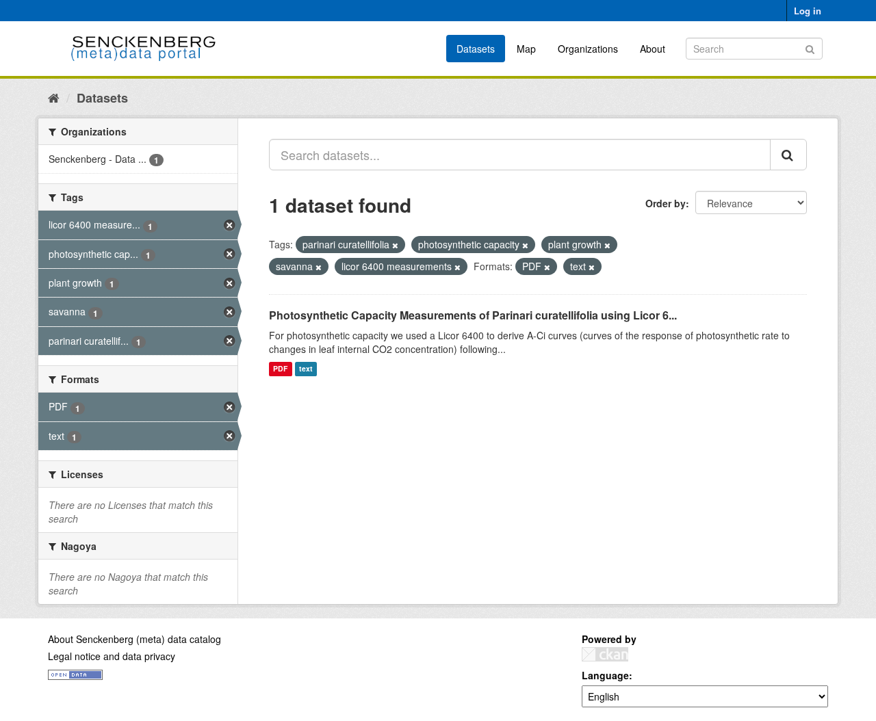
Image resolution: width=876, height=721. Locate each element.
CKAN (605, 654)
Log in (807, 10)
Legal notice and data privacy (111, 656)
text (306, 369)
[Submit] (810, 47)
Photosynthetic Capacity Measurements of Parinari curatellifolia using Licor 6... (473, 315)
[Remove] (395, 244)
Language (605, 675)
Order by (665, 203)
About (652, 48)
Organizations (588, 48)
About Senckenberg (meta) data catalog (134, 639)
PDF (280, 369)
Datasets (475, 48)
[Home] (54, 97)
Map (526, 48)
